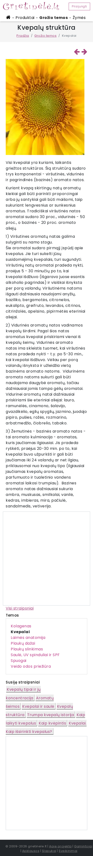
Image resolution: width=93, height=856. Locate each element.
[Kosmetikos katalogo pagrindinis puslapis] (33, 5)
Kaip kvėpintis (52, 723)
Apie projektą (60, 846)
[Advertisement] (46, 783)
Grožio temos (53, 17)
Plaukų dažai (23, 643)
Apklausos (31, 851)
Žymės (79, 17)
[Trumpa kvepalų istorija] (85, 51)
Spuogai (18, 660)
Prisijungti (79, 6)
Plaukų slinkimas (27, 649)
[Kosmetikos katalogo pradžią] (9, 17)
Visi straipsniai (20, 608)
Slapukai (49, 851)
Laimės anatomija (28, 637)
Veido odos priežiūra (31, 666)
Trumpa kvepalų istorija (50, 715)
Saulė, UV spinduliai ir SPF (35, 655)
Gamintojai (83, 846)
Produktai (25, 17)
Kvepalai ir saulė (38, 706)
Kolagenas (21, 626)
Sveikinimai (68, 851)
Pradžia (22, 35)
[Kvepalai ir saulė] (77, 51)
